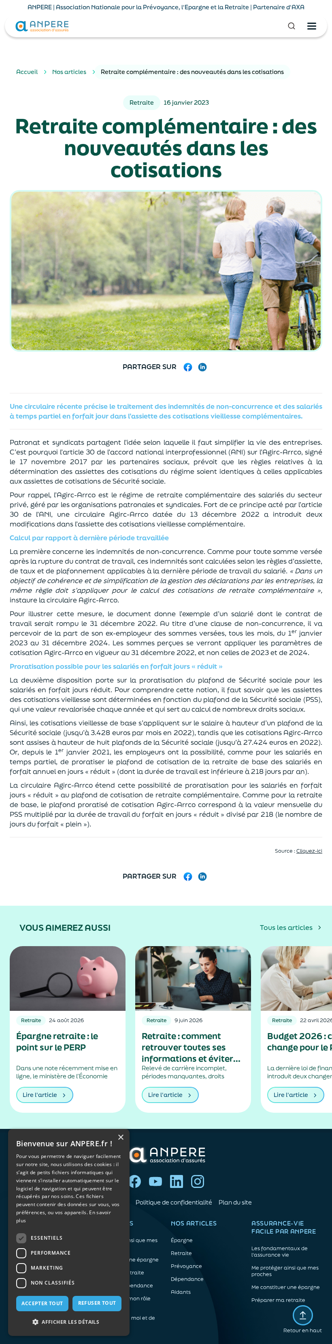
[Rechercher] (291, 26)
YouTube (155, 1181)
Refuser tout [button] (97, 1303)
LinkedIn (176, 1181)
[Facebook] (188, 367)
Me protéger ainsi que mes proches (285, 1271)
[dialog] (69, 1232)
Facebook (134, 1181)
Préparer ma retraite (278, 1300)
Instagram (197, 1181)
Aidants (181, 1292)
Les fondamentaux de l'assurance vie (279, 1251)
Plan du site (235, 1202)
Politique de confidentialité (174, 1202)
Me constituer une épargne (285, 1287)
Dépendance (187, 1279)
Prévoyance (186, 1266)
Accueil (27, 72)
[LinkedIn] (202, 367)
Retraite (181, 1253)
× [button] (120, 1138)
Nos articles (69, 72)
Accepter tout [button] (42, 1303)
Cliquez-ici (309, 850)
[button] (68, 1322)
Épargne (182, 1240)
